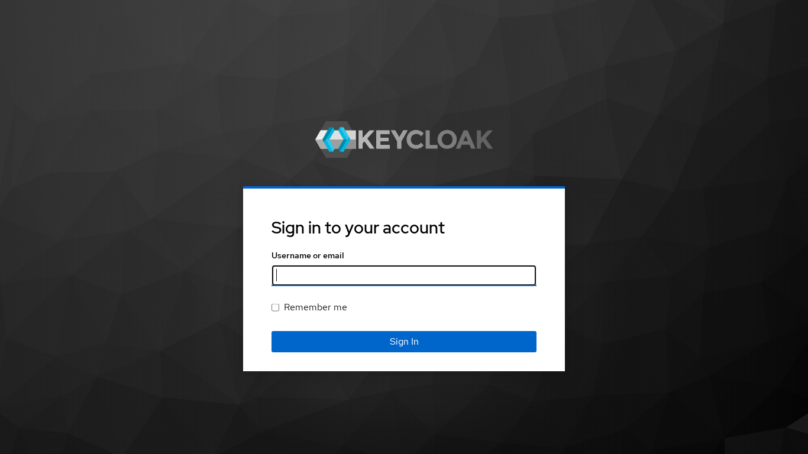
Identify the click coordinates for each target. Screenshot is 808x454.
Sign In (404, 341)
